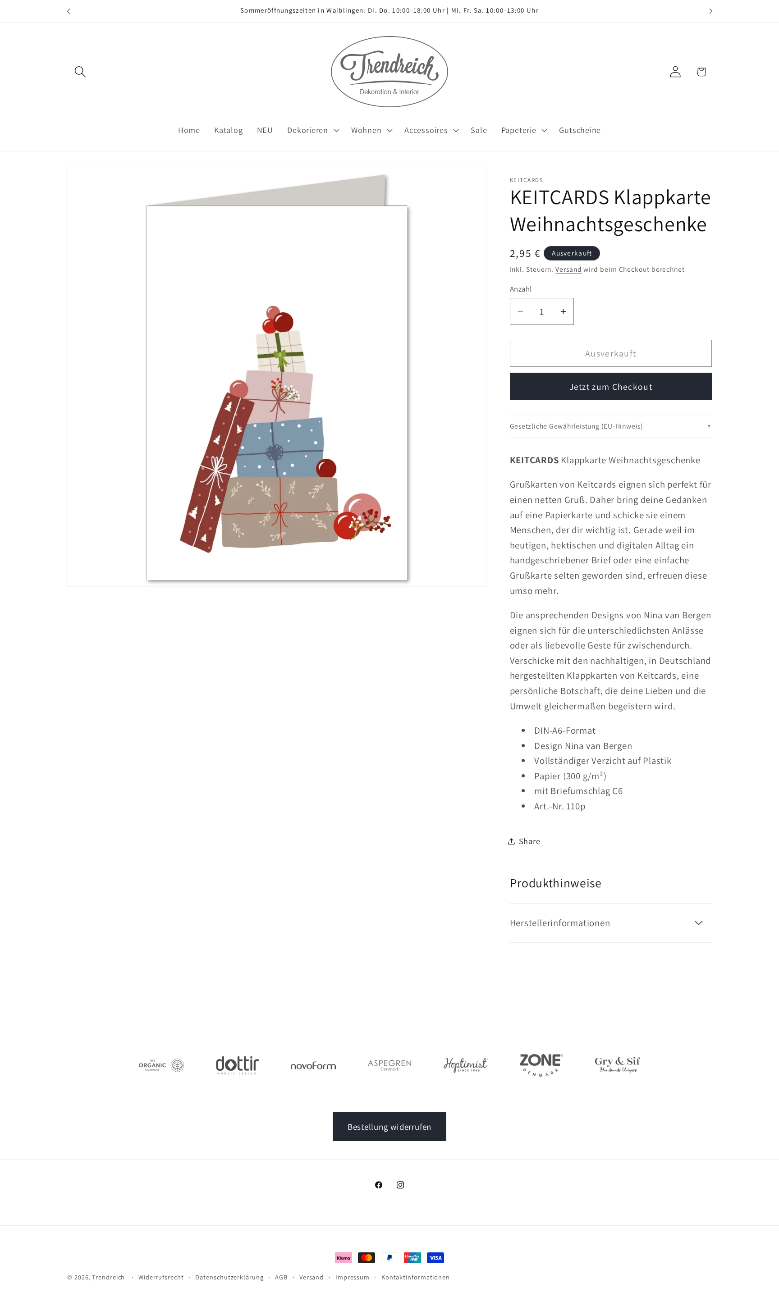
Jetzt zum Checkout (610, 387)
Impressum (352, 1277)
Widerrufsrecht (161, 1277)
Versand (568, 269)
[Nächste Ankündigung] (711, 11)
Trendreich (108, 1277)
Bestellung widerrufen (389, 1126)
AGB (281, 1277)
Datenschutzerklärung (229, 1277)
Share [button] (530, 841)
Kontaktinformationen (415, 1277)
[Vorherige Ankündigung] (68, 11)
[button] (80, 72)
